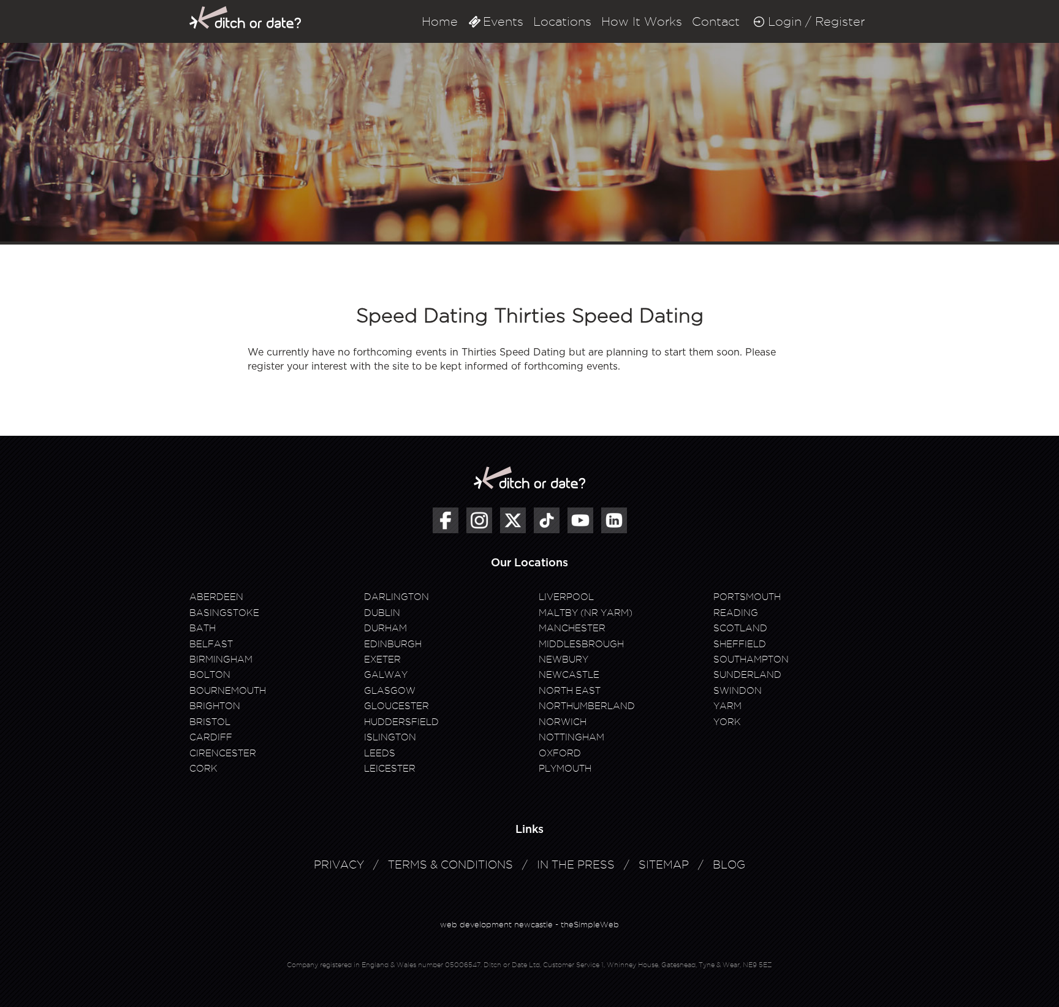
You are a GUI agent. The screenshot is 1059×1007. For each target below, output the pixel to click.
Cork (203, 768)
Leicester (390, 768)
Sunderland (747, 675)
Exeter (382, 659)
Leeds (379, 753)
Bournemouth (227, 691)
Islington (390, 737)
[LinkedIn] (614, 520)
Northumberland (587, 706)
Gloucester (396, 706)
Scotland (740, 628)
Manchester (572, 628)
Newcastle (569, 675)
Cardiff (210, 737)
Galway (386, 675)
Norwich (562, 722)
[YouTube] (580, 520)
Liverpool (566, 597)
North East (570, 691)
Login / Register (816, 21)
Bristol (209, 722)
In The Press (576, 864)
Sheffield (739, 644)
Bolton (209, 675)
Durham (385, 628)
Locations (562, 21)
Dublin (382, 613)
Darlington (396, 597)
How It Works (641, 21)
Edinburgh (393, 644)
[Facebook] (445, 520)
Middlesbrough (581, 644)
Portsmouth (747, 597)
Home (440, 21)
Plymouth (565, 768)
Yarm (727, 706)
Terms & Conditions (450, 864)
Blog (729, 864)
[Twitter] (513, 520)
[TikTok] (546, 520)
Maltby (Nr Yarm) (585, 613)
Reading (735, 613)
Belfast (211, 644)
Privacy (339, 864)
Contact (716, 21)
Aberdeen (216, 597)
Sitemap (664, 864)
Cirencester (222, 753)
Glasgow (390, 691)
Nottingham (571, 737)
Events (503, 21)
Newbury (563, 659)
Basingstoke (224, 613)
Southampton (751, 659)
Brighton (214, 706)
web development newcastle (496, 924)
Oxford (560, 753)
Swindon (737, 691)
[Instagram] (479, 520)
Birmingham (220, 659)
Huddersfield (401, 722)
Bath (202, 628)
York (727, 722)
